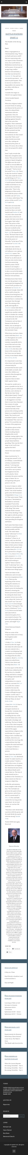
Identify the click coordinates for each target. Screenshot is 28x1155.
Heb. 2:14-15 (13, 704)
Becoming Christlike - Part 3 (14, 1068)
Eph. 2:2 (8, 232)
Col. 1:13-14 (8, 358)
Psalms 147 (16, 212)
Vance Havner (7, 1130)
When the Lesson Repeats (13, 1063)
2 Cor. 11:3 (17, 556)
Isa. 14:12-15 (18, 658)
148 (6, 214)
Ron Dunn (6, 1133)
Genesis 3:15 (8, 76)
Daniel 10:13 (8, 253)
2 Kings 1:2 (17, 495)
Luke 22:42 (9, 701)
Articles (7, 28)
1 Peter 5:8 (19, 554)
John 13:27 (9, 349)
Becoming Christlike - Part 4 (14, 1065)
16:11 (12, 202)
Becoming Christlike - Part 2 (14, 1070)
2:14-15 (14, 358)
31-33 (11, 604)
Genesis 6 (8, 308)
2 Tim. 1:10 (12, 756)
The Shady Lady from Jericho (14, 1043)
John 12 (8, 604)
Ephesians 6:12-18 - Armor (13, 1012)
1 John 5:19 (17, 243)
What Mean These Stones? (13, 1036)
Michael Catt (7, 1127)
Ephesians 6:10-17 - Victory (13, 1014)
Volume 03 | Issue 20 (14, 28)
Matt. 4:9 (16, 664)
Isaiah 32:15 (7, 1094)
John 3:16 (15, 171)
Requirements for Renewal (13, 1034)
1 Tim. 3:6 (13, 642)
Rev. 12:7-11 (17, 549)
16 (5, 497)
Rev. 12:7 (8, 554)
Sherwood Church (8, 1136)
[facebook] (14, 1151)
